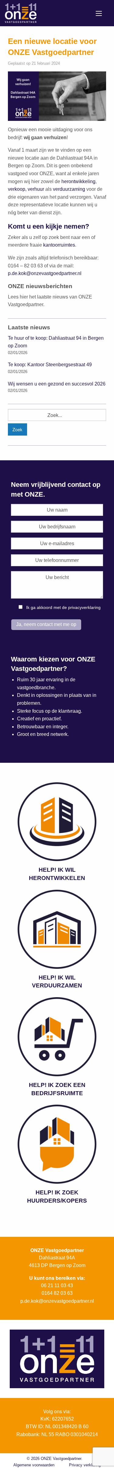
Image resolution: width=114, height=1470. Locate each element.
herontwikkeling (78, 181)
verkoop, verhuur (26, 189)
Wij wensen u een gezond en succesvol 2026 (56, 383)
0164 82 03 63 (57, 1293)
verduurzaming (69, 189)
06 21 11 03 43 (57, 1285)
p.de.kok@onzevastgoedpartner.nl (44, 273)
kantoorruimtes (59, 245)
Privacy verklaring (85, 1465)
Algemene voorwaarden (33, 1465)
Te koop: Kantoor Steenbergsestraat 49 (50, 364)
